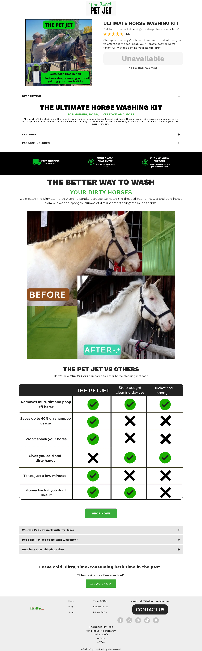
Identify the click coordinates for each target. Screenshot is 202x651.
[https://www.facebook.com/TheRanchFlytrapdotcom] (120, 620)
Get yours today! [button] (101, 583)
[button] (58, 52)
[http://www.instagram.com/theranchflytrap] (129, 620)
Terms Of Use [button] (100, 601)
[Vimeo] (156, 620)
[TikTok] (147, 620)
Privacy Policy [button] (100, 612)
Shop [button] (70, 612)
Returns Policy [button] (100, 606)
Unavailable (143, 58)
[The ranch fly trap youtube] (138, 620)
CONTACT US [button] (150, 609)
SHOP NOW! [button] (101, 513)
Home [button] (71, 601)
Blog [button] (70, 606)
